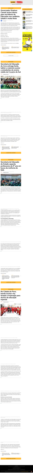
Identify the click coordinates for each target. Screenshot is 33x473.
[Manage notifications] (31, 471)
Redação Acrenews (6, 74)
